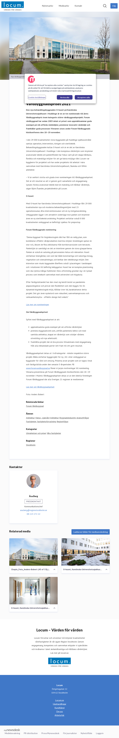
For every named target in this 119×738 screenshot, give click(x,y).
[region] (60, 89)
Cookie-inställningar (37, 97)
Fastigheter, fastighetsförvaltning (41, 421)
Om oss (59, 711)
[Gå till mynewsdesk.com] (12, 729)
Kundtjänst (60, 707)
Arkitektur (30, 417)
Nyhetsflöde (86, 733)
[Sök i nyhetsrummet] (105, 6)
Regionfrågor (62, 421)
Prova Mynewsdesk (50, 733)
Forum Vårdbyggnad (35, 406)
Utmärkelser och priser (36, 433)
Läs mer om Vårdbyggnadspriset (40, 387)
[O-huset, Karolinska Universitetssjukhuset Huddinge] (85, 552)
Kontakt (78, 5)
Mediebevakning (12, 733)
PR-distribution (31, 733)
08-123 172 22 (33, 514)
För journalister (70, 733)
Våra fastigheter (54, 433)
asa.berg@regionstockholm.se (33, 510)
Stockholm (30, 445)
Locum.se (59, 700)
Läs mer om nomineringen (37, 304)
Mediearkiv (64, 5)
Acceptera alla (83, 97)
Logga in (100, 733)
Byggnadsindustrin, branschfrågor (74, 417)
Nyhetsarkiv (47, 5)
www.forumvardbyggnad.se (38, 368)
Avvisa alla (64, 97)
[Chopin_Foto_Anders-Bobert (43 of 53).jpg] (33, 552)
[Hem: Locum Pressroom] (12, 5)
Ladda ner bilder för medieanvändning (90, 532)
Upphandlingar (59, 704)
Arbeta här (59, 715)
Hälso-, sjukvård (42, 417)
